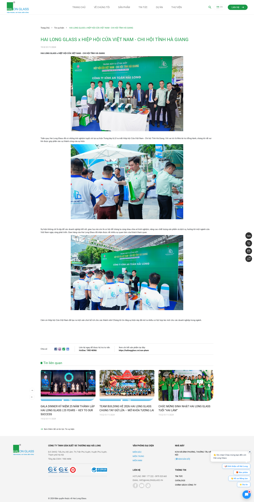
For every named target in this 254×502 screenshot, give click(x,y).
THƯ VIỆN (176, 7)
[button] (32, 390)
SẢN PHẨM (124, 7)
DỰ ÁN (159, 7)
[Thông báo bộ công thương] (91, 470)
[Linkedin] (67, 349)
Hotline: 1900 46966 (88, 350)
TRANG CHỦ (78, 7)
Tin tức (179, 476)
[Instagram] (59, 349)
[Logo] (30, 7)
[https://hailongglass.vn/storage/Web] (147, 485)
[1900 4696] (248, 243)
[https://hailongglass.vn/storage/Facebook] (135, 485)
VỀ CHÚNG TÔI (102, 7)
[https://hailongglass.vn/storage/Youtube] (141, 485)
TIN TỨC (143, 7)
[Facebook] (56, 349)
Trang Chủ (45, 28)
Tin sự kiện (59, 28)
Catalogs (180, 480)
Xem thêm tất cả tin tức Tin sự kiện (59, 429)
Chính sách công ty (185, 485)
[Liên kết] (63, 349)
